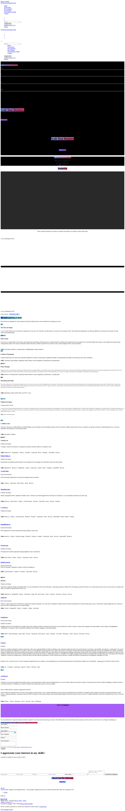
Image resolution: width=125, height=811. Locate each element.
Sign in (6, 27)
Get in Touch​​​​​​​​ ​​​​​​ (62, 150)
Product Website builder (26, 803)
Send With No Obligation (111, 774)
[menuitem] (5, 6)
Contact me (100, 661)
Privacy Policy (16, 747)
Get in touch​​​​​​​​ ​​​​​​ (4, 120)
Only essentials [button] (5, 809)
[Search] (21, 22)
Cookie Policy (43, 806)
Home (5, 792)
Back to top (4, 799)
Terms (24, 800)
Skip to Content (5, 1)
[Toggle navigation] (4, 38)
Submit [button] (3, 748)
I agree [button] (11, 809)
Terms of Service (25, 747)
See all (2, 788)
